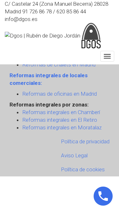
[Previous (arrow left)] (11, 106)
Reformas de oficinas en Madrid (59, 94)
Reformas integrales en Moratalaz (62, 127)
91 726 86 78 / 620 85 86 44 (54, 11)
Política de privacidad (85, 141)
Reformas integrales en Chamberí (61, 112)
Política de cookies (83, 169)
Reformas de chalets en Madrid (59, 64)
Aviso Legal (74, 155)
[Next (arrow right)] (108, 106)
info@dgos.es (21, 19)
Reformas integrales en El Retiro (59, 120)
